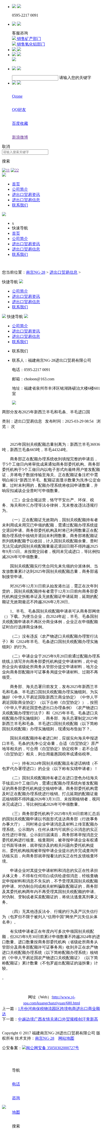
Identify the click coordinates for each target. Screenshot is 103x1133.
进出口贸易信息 (26, 200)
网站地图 (66, 1038)
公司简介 (20, 189)
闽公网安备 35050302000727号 (52, 1048)
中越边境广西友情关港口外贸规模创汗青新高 (58, 1019)
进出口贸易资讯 (26, 194)
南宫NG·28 (35, 272)
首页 (16, 184)
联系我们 (20, 205)
